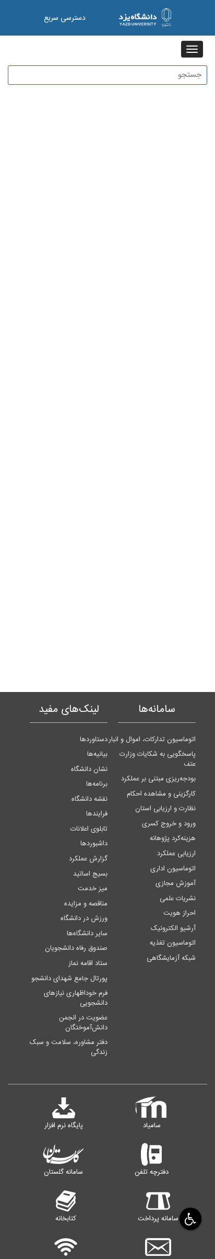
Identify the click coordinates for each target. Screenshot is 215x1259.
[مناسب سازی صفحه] (189, 1218)
